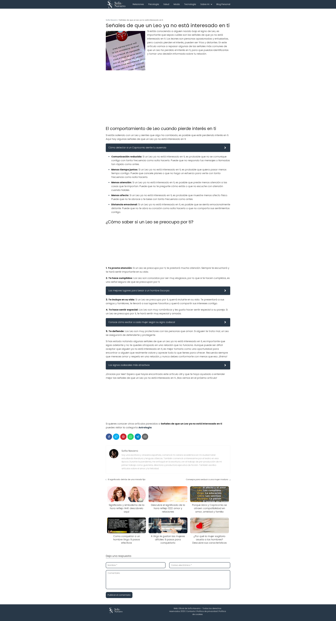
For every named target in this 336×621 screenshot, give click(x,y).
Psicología (153, 4)
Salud (166, 4)
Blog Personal (223, 4)
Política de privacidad (207, 611)
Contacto (190, 611)
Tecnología (190, 4)
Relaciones (138, 4)
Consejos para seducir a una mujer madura (207, 479)
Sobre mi (204, 4)
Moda (177, 4)
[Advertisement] (168, 103)
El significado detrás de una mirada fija (126, 479)
